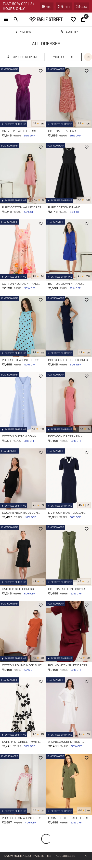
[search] (16, 19)
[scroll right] (88, 57)
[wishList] (73, 19)
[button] (23, 57)
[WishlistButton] (41, 71)
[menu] (6, 19)
